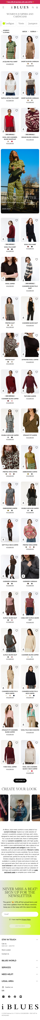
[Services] (37, 967)
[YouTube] (20, 996)
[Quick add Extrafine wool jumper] (23, 354)
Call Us (4, 944)
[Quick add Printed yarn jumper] (3, 466)
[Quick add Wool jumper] (3, 278)
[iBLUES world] (37, 960)
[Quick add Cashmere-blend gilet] (23, 318)
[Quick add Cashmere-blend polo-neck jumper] (3, 688)
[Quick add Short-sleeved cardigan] (23, 56)
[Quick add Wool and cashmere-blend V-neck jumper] (23, 763)
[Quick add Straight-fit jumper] (23, 430)
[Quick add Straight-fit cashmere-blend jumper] (3, 727)
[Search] (32, 7)
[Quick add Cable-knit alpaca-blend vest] (23, 614)
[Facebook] (9, 996)
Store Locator (6, 950)
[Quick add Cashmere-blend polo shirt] (23, 280)
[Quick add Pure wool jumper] (3, 761)
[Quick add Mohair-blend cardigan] (23, 129)
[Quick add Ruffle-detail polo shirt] (3, 93)
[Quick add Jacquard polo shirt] (3, 56)
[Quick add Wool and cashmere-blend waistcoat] (3, 131)
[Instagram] (3, 996)
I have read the (21, 920)
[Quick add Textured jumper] (23, 391)
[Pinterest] (15, 996)
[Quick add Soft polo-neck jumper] (3, 539)
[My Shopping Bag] (37, 7)
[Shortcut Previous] (4, 23)
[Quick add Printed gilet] (3, 318)
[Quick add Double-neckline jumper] (3, 430)
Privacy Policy (26, 920)
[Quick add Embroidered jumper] (23, 466)
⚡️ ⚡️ (20, 2)
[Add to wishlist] (16, 37)
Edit (3, 990)
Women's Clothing (6, 31)
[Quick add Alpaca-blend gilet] (3, 612)
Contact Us (5, 954)
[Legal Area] (37, 981)
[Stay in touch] (37, 939)
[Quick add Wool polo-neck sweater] (23, 724)
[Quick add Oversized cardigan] (3, 576)
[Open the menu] (3, 7)
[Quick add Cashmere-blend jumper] (3, 391)
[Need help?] (37, 974)
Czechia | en (9, 987)
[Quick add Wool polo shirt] (3, 239)
